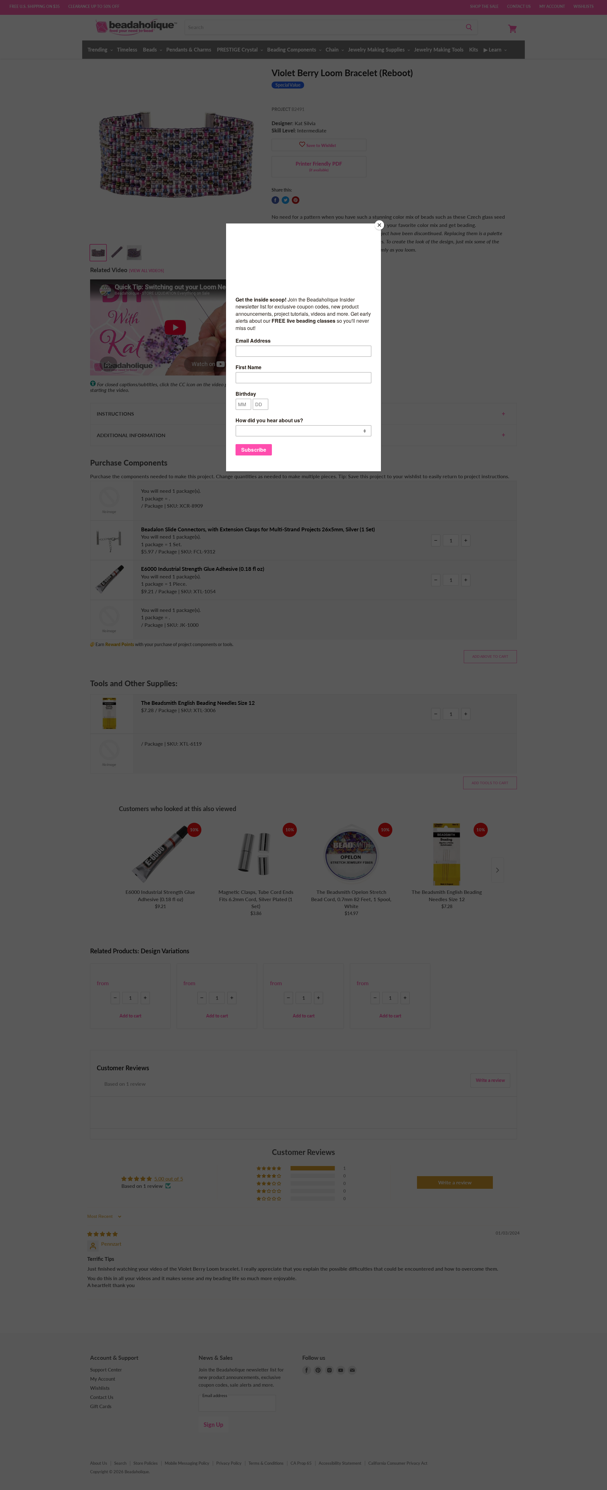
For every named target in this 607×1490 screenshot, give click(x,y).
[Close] (379, 225)
